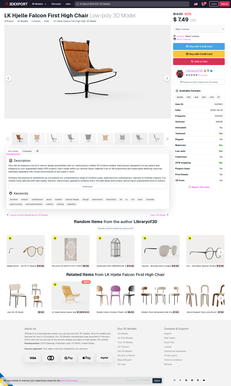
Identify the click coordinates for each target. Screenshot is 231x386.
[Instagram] (174, 380)
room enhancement (34, 204)
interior (24, 199)
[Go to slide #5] (88, 139)
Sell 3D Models (125, 351)
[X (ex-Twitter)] (180, 380)
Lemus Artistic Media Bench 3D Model (29, 215)
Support (168, 333)
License (167, 346)
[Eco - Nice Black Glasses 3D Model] (205, 249)
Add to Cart (200, 61)
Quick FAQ (169, 342)
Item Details (13, 151)
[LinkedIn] (198, 380)
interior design (72, 199)
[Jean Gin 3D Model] (26, 295)
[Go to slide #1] (20, 139)
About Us (30, 328)
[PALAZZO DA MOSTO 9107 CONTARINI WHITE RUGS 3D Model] (70, 249)
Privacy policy (170, 355)
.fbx (188, 97)
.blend (180, 97)
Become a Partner (126, 355)
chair (140, 199)
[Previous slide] (8, 78)
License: (181, 36)
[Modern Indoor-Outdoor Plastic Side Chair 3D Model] (115, 295)
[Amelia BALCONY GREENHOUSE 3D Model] (115, 249)
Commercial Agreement (175, 351)
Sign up (224, 4)
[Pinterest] (186, 380)
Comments (27, 151)
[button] (220, 252)
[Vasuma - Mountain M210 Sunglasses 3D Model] (160, 249)
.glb (196, 97)
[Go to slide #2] (37, 139)
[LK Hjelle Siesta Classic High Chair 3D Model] (70, 295)
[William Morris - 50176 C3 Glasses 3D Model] (26, 249)
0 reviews (203, 75)
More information (69, 380)
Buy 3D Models (127, 328)
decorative (111, 199)
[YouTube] (204, 380)
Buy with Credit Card (200, 46)
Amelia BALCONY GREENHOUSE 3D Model (115, 266)
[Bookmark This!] (40, 260)
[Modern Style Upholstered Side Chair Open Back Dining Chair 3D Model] (160, 295)
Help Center (169, 338)
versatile (150, 199)
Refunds (168, 364)
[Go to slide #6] (105, 139)
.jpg (211, 97)
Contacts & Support (176, 328)
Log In (214, 4)
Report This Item (201, 187)
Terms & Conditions (173, 359)
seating (60, 204)
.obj (204, 97)
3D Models (123, 333)
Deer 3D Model (158, 215)
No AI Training (184, 39)
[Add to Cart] (35, 260)
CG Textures (123, 346)
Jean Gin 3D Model (15, 312)
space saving (16, 204)
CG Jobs (122, 364)
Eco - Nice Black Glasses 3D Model (202, 266)
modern (58, 199)
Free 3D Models (125, 342)
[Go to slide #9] (157, 139)
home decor (97, 199)
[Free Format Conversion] (218, 97)
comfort (49, 204)
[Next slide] (167, 78)
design (85, 199)
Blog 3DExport (125, 359)
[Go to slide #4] (71, 139)
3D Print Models (125, 338)
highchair (71, 204)
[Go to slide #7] (122, 139)
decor (49, 199)
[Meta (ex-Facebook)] (192, 380)
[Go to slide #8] (140, 139)
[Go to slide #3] (54, 139)
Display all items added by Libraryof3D (115, 228)
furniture (14, 199)
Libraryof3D (194, 71)
